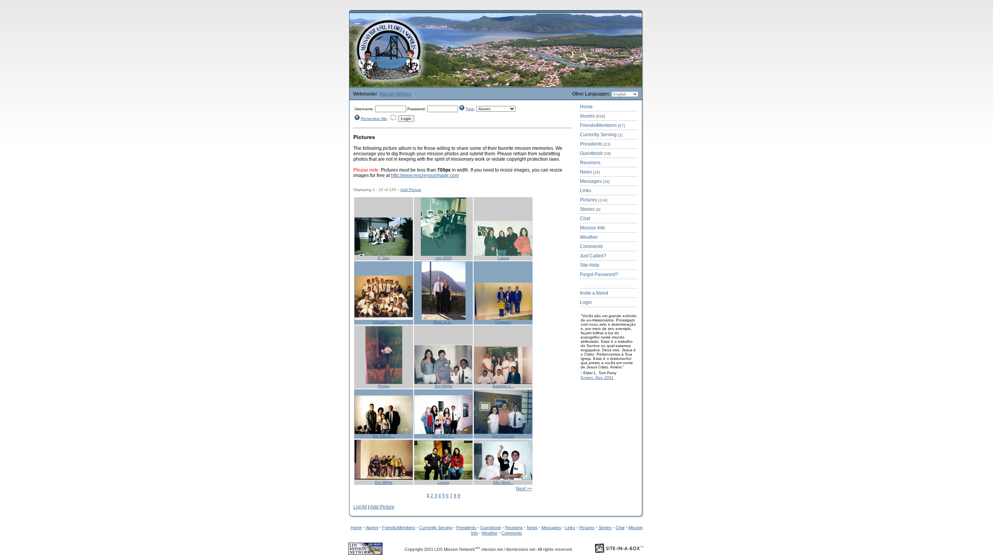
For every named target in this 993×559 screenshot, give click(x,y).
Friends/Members (602, 125)
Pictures (593, 200)
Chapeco (503, 322)
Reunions (590, 162)
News (590, 172)
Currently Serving (601, 134)
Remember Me (374, 118)
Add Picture (410, 189)
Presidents (595, 144)
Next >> (524, 488)
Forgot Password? (599, 274)
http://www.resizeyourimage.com (425, 175)
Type (469, 109)
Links (585, 190)
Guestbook (595, 153)
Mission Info (592, 228)
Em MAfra (443, 386)
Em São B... (383, 436)
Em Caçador (503, 436)
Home (586, 106)
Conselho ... (383, 322)
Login (586, 302)
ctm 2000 (443, 258)
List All (360, 507)
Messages (595, 181)
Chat (585, 218)
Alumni (592, 116)
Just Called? (593, 256)
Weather (589, 237)
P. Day (383, 258)
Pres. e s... (443, 322)
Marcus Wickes (395, 94)
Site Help (589, 265)
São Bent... (503, 482)
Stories (590, 209)
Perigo (383, 386)
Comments (591, 246)
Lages (503, 258)
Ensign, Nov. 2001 (597, 377)
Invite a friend (594, 293)
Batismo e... (503, 386)
